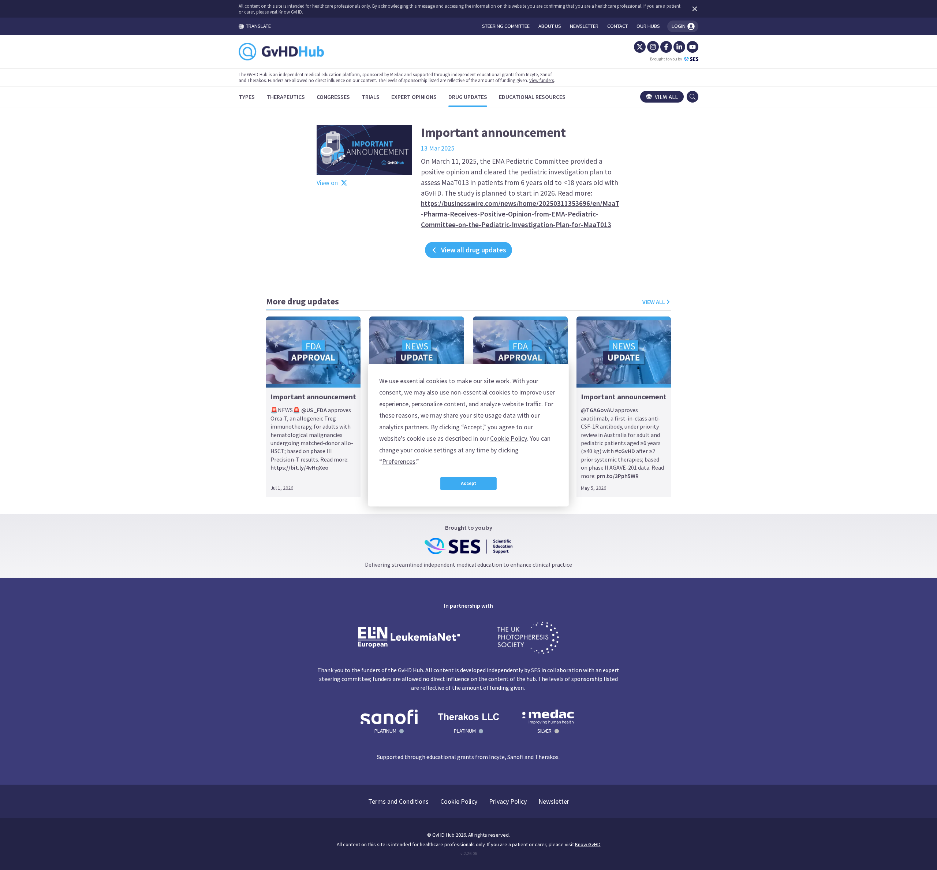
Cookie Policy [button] (508, 438)
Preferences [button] (398, 461)
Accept (468, 483)
